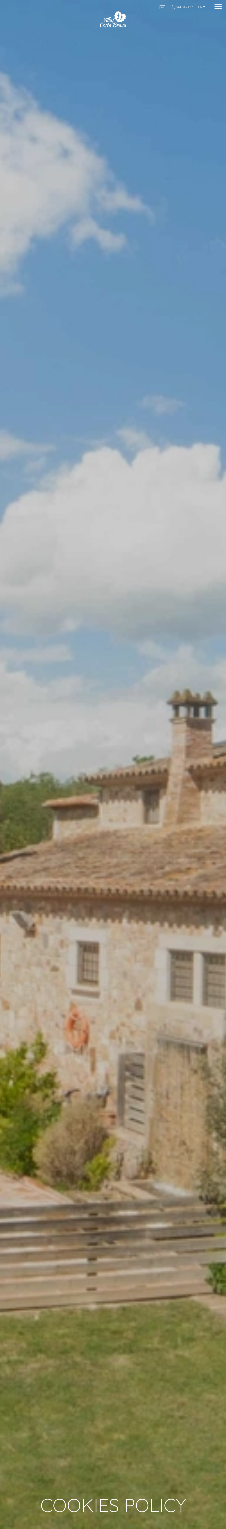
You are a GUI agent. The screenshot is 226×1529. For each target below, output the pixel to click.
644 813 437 (184, 7)
